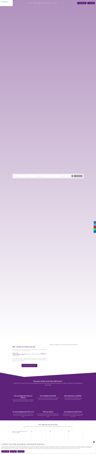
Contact (50, 3)
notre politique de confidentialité (74, 448)
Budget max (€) (41, 176)
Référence (63, 176)
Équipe (46, 3)
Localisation (28, 176)
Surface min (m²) (52, 176)
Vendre (38, 3)
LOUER (42, 3)
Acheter (34, 3)
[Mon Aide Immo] (6, 3)
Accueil (30, 3)
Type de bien (17, 176)
